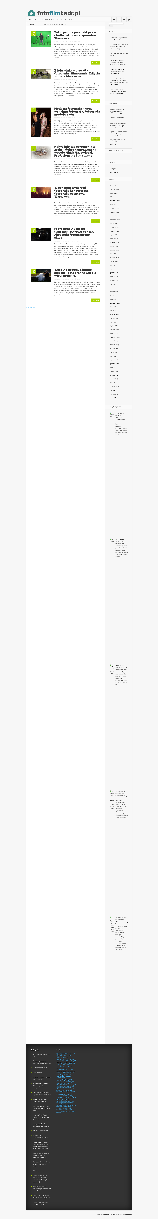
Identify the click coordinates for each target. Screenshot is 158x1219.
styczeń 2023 (114, 235)
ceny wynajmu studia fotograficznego (66, 1059)
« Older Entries (30, 307)
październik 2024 (115, 201)
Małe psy (66, 1086)
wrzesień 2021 (114, 280)
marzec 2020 (114, 318)
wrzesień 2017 (114, 375)
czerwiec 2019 (114, 345)
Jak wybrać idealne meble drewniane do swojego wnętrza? (118, 126)
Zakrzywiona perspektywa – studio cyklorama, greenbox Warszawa (75, 35)
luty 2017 (113, 398)
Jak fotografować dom (40, 1068)
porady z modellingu (66, 1093)
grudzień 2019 (114, 329)
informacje (67, 1079)
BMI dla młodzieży (65, 1054)
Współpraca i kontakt (48, 19)
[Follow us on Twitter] (114, 19)
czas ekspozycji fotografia (65, 1062)
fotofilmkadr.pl (66, 42)
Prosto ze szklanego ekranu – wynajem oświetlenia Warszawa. (42, 1164)
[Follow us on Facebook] (119, 19)
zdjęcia (57, 1111)
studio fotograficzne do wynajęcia (66, 1098)
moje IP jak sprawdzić (65, 1087)
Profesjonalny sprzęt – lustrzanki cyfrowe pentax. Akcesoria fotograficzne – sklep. (74, 233)
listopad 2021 (114, 276)
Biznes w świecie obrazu (40, 1130)
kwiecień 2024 (114, 212)
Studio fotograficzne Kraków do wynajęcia (65, 1100)
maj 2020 (113, 310)
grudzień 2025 (114, 189)
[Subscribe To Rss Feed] (124, 19)
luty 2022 (113, 265)
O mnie (37, 19)
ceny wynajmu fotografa (64, 1058)
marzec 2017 (114, 394)
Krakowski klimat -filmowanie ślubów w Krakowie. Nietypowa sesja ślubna (42, 1155)
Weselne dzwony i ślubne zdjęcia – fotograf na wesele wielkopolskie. (75, 272)
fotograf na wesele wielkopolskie (64, 1077)
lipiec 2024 (113, 204)
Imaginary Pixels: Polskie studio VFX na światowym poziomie (118, 142)
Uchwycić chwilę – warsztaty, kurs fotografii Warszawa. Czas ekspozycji (119, 47)
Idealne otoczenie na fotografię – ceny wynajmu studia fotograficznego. (118, 91)
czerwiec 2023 (114, 227)
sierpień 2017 (114, 379)
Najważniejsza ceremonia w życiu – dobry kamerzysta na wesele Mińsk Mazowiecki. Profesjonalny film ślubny (75, 151)
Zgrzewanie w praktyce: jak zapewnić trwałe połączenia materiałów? (118, 134)
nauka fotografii (70, 1089)
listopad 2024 (114, 197)
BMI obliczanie (119, 539)
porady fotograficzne (67, 1091)
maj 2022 (113, 254)
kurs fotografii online (63, 1084)
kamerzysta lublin (60, 1081)
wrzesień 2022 (114, 242)
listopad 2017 (114, 367)
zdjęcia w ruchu (63, 1111)
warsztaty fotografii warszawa (69, 1105)
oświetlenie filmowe (60, 1090)
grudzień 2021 (114, 273)
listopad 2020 (114, 299)
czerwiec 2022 (114, 250)
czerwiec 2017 (114, 386)
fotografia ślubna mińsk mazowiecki (65, 1073)
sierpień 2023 (114, 223)
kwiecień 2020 (114, 314)
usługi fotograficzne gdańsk (64, 1102)
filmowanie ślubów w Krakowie (64, 1067)
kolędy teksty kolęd (64, 1083)
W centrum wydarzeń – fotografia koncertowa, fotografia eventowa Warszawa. (71, 192)
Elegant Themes (109, 1214)
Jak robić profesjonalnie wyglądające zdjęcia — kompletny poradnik (117, 112)
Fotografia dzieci (38, 1072)
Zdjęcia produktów (38, 1171)
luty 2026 (113, 185)
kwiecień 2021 (114, 288)
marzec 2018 (114, 352)
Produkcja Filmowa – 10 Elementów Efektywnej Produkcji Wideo (117, 71)
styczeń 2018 (114, 360)
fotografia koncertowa (61, 1071)
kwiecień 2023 (114, 231)
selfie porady (68, 1096)
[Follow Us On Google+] (129, 19)
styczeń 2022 (114, 269)
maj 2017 (113, 390)
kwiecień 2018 (114, 348)
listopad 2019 (114, 333)
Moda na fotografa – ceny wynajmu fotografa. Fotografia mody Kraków (77, 111)
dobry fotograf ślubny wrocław (64, 1063)
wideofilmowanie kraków (63, 1107)
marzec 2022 (114, 261)
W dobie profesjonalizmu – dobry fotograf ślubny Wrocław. (41, 1086)
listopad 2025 (114, 193)
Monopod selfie (61, 1089)
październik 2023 (115, 219)
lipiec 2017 (113, 382)
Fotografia (60, 19)
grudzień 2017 (114, 364)
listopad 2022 (114, 238)
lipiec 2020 (113, 307)
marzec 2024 (114, 216)
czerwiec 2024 (114, 208)
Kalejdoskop (68, 19)
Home (31, 19)
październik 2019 (115, 337)
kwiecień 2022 (114, 257)
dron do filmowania (62, 1065)
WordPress (128, 1214)
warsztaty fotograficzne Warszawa (63, 1104)
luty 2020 (113, 322)
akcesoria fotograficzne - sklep (64, 1053)
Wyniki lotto (68, 1110)
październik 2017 (115, 371)
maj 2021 (113, 284)
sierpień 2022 (114, 246)
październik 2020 (115, 303)
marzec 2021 (114, 291)
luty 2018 (113, 356)
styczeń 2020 (114, 326)
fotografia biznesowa (64, 1069)
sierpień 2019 (114, 341)
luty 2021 (113, 295)
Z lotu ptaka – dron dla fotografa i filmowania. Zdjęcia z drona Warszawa (77, 73)
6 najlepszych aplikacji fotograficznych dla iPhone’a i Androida (42, 1189)
